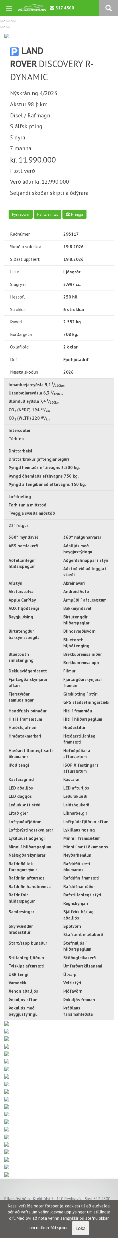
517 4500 (64, 8)
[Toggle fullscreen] (8, 20)
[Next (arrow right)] (8, 26)
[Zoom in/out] (13, 20)
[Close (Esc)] (2, 20)
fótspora (59, 1227)
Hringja (76, 214)
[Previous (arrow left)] (2, 26)
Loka (80, 1228)
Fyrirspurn (20, 214)
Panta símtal (47, 214)
